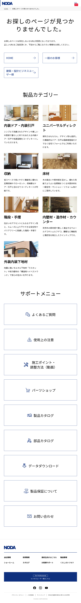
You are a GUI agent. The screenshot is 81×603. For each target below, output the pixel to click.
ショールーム (9, 562)
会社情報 (7, 557)
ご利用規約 (31, 595)
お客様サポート (47, 562)
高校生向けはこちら (49, 557)
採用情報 (26, 557)
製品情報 (63, 557)
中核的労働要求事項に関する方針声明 (59, 595)
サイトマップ (41, 595)
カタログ (26, 562)
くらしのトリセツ (67, 562)
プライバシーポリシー (18, 595)
